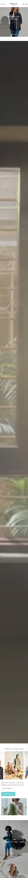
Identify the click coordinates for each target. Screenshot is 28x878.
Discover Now (8, 794)
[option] (14, 19)
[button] (11, 34)
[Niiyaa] (14, 4)
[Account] (23, 4)
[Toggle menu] (1, 4)
